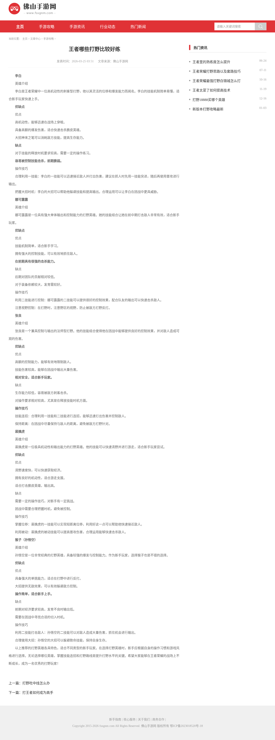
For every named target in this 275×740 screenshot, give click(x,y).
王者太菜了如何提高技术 (211, 90)
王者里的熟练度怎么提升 (211, 62)
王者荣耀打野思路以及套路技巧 (216, 71)
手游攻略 (46, 27)
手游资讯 (77, 27)
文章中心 (35, 38)
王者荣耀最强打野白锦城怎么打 (216, 81)
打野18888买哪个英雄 (208, 100)
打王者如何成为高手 (37, 692)
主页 (20, 27)
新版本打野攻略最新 (207, 109)
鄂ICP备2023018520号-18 (186, 726)
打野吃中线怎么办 (36, 683)
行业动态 (107, 27)
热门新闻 (138, 27)
